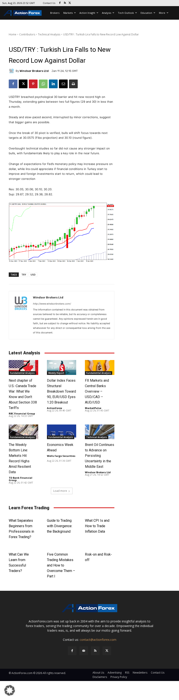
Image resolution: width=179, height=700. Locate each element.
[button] (9, 690)
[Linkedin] (53, 84)
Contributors (27, 34)
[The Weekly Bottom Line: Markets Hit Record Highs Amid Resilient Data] (23, 432)
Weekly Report (56, 372)
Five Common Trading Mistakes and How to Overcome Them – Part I (61, 565)
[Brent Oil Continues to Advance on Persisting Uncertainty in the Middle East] (99, 432)
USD (33, 274)
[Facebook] (59, 3)
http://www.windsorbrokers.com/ (52, 303)
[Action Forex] (22, 13)
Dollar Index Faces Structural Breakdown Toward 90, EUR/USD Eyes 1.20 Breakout (61, 391)
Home (12, 34)
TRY (23, 274)
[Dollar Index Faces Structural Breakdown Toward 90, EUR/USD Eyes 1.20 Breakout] (61, 367)
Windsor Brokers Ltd (34, 70)
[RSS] (64, 3)
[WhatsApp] (43, 84)
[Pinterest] (33, 84)
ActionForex (54, 408)
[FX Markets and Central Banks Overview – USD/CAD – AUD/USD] (99, 367)
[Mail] (83, 650)
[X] (69, 3)
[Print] (73, 84)
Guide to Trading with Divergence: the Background (59, 526)
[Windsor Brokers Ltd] (12, 71)
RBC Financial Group (22, 413)
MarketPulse (93, 408)
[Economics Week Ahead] (61, 432)
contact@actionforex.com (98, 640)
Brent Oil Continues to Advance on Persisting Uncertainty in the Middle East (99, 456)
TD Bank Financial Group (20, 479)
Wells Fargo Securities (61, 455)
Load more (60, 491)
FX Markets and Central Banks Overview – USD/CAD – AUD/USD (97, 391)
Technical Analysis (49, 34)
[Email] (63, 84)
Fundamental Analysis (22, 372)
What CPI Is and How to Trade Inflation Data (97, 526)
